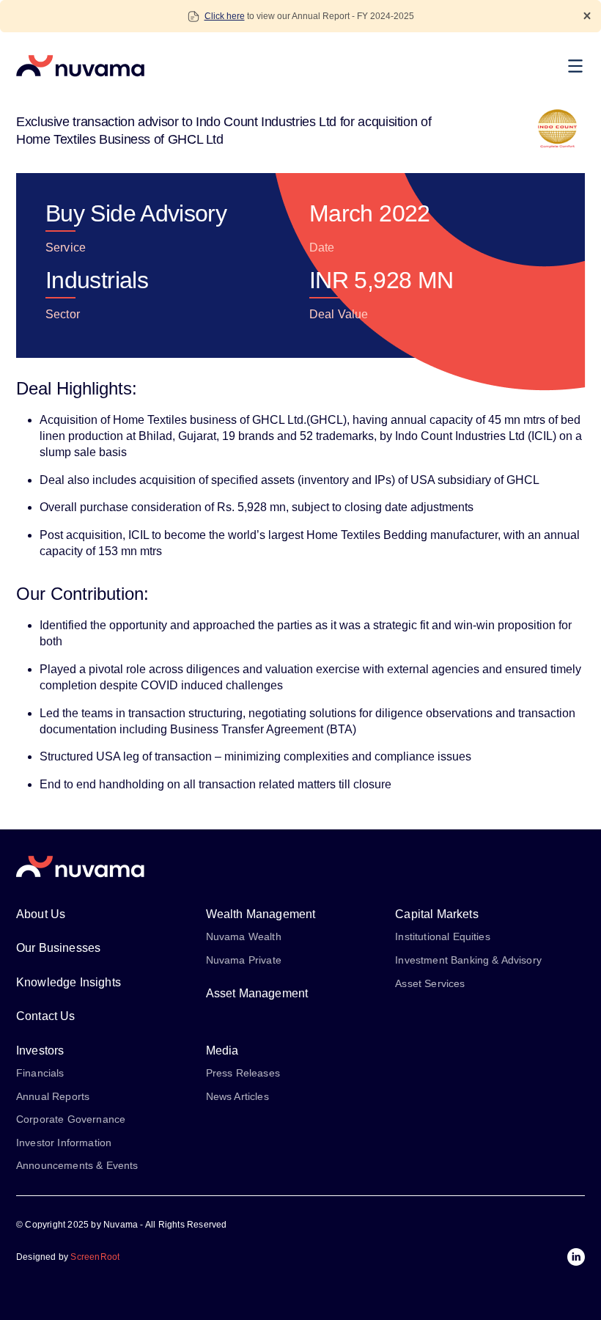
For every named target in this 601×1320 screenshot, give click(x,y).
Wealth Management (261, 914)
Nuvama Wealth (243, 936)
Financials (40, 1073)
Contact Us (45, 1016)
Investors (40, 1050)
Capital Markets (436, 914)
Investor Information (63, 1142)
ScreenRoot (94, 1257)
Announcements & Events (77, 1165)
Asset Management (257, 993)
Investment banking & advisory (468, 960)
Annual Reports (52, 1096)
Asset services (430, 983)
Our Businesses (58, 948)
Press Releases (243, 1073)
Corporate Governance (70, 1119)
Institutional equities (442, 936)
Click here (224, 16)
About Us (40, 914)
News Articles (237, 1096)
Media (222, 1050)
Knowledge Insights (68, 982)
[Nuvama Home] (80, 66)
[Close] (587, 15)
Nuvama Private (243, 960)
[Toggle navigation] (579, 66)
